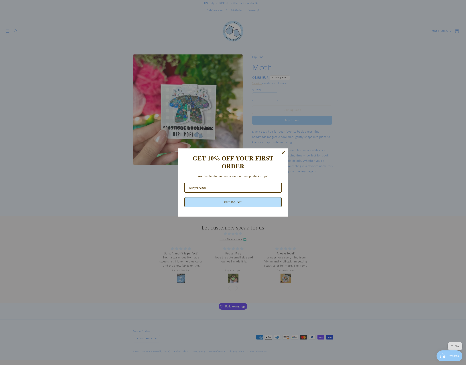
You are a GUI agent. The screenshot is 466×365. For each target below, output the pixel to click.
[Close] (283, 152)
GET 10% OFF (233, 202)
